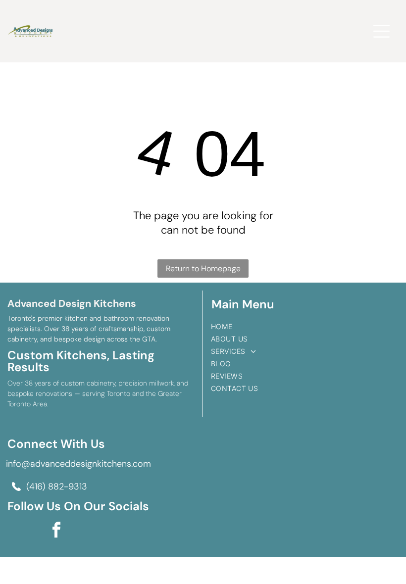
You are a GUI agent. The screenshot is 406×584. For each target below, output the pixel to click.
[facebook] (56, 530)
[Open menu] (381, 31)
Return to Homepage (203, 268)
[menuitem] (304, 326)
